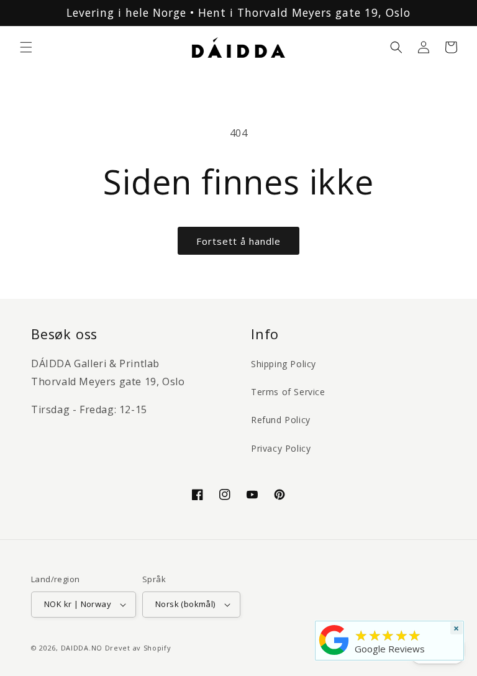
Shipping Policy (283, 364)
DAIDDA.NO (81, 647)
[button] (26, 47)
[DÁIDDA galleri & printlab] (334, 655)
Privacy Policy (281, 448)
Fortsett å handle (238, 241)
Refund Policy (281, 420)
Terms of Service (288, 392)
